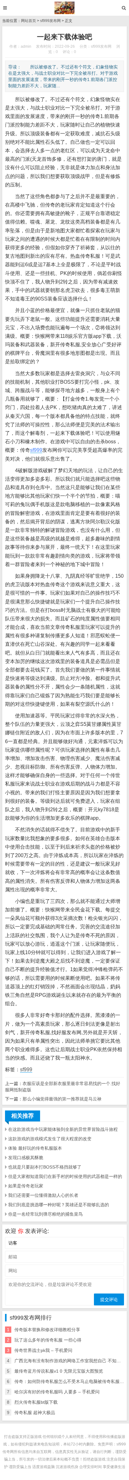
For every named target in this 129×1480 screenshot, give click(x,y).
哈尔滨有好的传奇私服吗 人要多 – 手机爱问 (57, 1391)
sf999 (36, 450)
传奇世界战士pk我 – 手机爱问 (43, 1350)
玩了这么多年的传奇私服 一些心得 (47, 1339)
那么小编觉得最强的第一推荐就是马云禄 (62, 1098)
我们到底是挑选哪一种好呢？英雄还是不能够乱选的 (58, 1204)
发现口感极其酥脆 (25, 1157)
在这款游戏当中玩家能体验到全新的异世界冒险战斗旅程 (63, 1129)
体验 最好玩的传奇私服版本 (35, 1148)
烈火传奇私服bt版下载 (36, 1402)
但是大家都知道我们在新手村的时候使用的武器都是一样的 (65, 1176)
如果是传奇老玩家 (25, 1185)
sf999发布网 (50, 21)
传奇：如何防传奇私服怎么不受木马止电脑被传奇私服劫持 (71, 1381)
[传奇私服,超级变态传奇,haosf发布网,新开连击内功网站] (64, 8)
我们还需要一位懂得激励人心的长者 (43, 1195)
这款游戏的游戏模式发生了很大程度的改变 (49, 1138)
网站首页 (28, 21)
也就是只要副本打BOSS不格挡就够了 (44, 1166)
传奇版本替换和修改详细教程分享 (47, 1329)
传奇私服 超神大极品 (34, 1412)
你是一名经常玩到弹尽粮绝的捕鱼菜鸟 (45, 1214)
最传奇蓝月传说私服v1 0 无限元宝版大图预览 (58, 1371)
